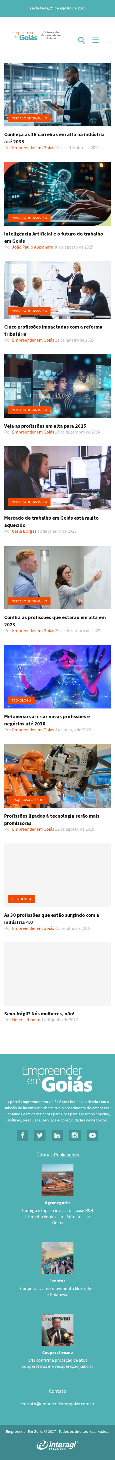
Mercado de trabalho (29, 118)
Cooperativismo (57, 1352)
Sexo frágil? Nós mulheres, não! (39, 1013)
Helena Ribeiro (26, 1019)
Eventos (57, 1280)
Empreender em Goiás (33, 147)
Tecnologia (21, 700)
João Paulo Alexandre (32, 247)
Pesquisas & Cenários (28, 800)
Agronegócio (57, 1202)
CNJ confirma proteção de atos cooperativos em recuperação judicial (57, 1363)
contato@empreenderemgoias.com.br (57, 1403)
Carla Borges (24, 531)
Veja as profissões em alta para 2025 (45, 426)
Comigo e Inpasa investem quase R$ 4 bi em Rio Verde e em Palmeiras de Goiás (57, 1216)
